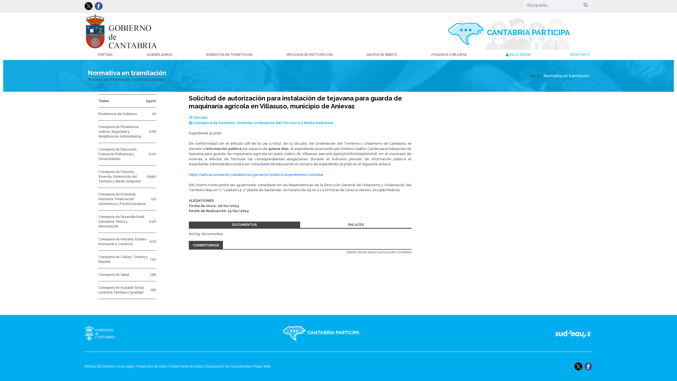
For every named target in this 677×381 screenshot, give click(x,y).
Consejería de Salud (113, 275)
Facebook (99, 6)
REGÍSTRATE (580, 55)
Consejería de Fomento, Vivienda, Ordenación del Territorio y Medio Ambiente (119, 176)
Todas (103, 101)
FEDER (585, 333)
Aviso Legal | (126, 366)
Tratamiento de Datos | (187, 366)
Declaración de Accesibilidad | (229, 366)
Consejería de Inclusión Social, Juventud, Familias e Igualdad (121, 290)
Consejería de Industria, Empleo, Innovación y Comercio (122, 241)
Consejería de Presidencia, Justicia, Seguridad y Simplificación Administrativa (119, 131)
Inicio (535, 76)
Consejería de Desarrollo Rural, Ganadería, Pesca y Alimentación (121, 221)
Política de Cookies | (100, 366)
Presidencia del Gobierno (117, 114)
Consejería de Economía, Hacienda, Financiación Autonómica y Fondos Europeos (122, 199)
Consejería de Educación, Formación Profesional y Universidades (117, 154)
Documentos (244, 225)
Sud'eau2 (521, 333)
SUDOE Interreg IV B (569, 333)
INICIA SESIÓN (520, 55)
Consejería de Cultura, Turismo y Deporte (123, 259)
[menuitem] (105, 54)
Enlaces (356, 225)
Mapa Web (262, 366)
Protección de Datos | (153, 366)
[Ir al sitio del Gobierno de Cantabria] (123, 333)
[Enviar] (586, 5)
